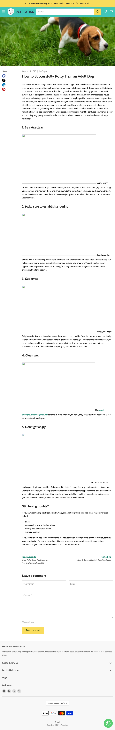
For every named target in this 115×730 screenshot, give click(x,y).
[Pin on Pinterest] (3, 89)
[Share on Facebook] (3, 76)
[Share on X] (3, 80)
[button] (111, 11)
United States (56, 703)
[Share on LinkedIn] (3, 84)
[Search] (97, 12)
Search (57, 722)
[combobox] (65, 12)
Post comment (33, 630)
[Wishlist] (105, 11)
